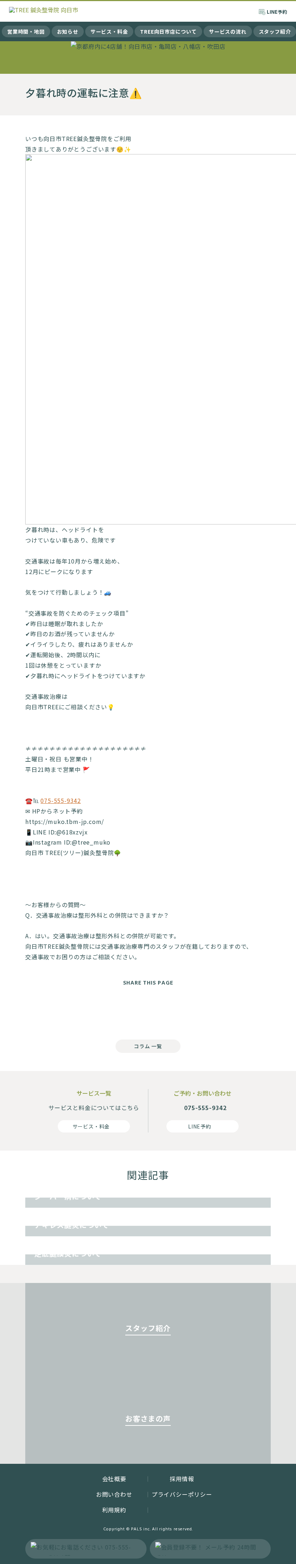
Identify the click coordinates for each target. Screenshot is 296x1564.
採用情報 (182, 1478)
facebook (119, 1010)
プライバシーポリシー (182, 1494)
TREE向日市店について (168, 31)
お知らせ (67, 31)
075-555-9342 (60, 800)
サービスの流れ (228, 31)
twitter (148, 1010)
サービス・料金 (109, 31)
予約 (277, 11)
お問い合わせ (114, 1494)
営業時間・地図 (26, 31)
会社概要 (114, 1478)
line (177, 1010)
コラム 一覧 (148, 1046)
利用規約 (114, 1509)
